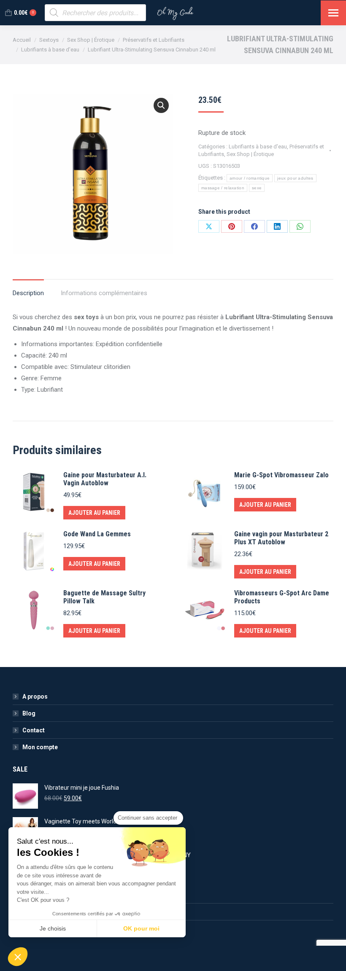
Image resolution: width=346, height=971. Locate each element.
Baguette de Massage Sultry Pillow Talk (104, 597)
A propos (35, 696)
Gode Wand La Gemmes (97, 534)
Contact (33, 730)
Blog (28, 713)
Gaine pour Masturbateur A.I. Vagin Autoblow (104, 479)
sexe (257, 188)
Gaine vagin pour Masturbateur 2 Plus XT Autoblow (281, 538)
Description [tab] (28, 293)
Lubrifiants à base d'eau (258, 146)
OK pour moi (141, 928)
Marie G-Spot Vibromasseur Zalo (281, 475)
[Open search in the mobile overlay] (95, 12)
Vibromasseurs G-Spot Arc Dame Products (281, 597)
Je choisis (53, 928)
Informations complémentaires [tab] (104, 293)
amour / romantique (250, 178)
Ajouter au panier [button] (94, 512)
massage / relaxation (222, 188)
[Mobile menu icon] (333, 12)
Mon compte (40, 747)
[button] (161, 105)
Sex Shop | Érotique (250, 154)
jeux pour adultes (295, 178)
